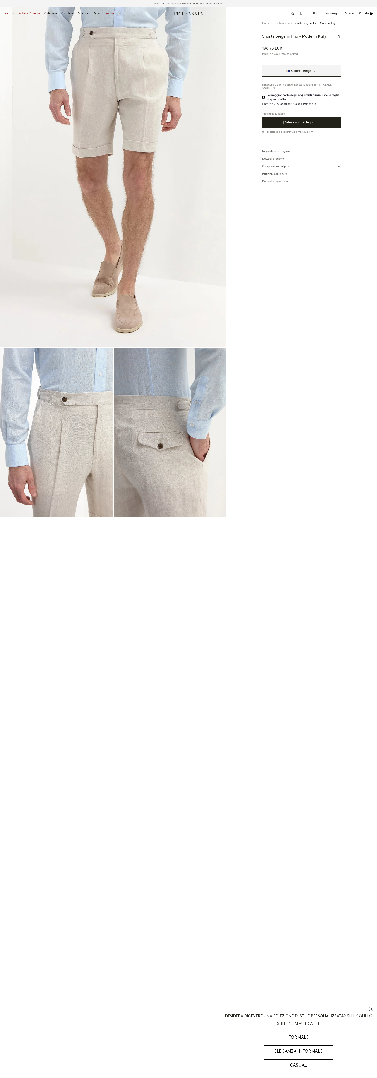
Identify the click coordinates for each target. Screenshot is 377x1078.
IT (314, 13)
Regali (97, 13)
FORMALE (298, 1037)
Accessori (83, 13)
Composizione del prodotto (278, 166)
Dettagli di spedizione (275, 181)
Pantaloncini (282, 23)
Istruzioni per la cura (274, 174)
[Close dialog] (371, 1009)
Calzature (67, 13)
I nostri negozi (331, 13)
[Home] (188, 13)
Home (266, 23)
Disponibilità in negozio (276, 151)
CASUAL (298, 1065)
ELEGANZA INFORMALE (298, 1051)
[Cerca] (292, 13)
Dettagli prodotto (273, 159)
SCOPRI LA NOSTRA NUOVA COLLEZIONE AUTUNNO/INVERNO (188, 4)
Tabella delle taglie (273, 114)
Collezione (50, 13)
